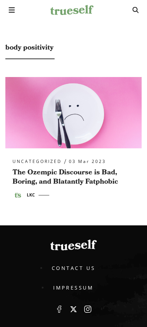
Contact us (74, 268)
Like (59, 309)
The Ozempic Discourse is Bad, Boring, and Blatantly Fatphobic (65, 177)
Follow (73, 309)
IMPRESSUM (73, 287)
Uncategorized (37, 161)
